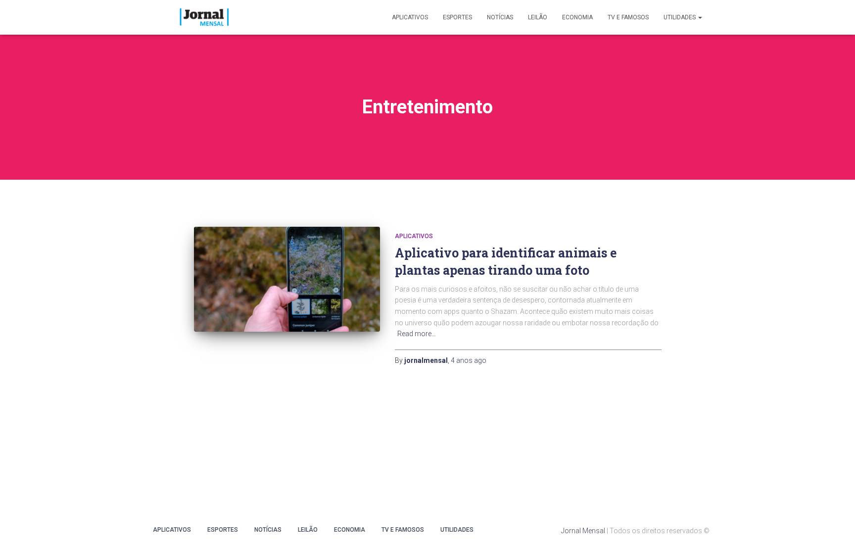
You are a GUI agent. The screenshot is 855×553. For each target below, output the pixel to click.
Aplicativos (410, 17)
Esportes (457, 17)
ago (468, 360)
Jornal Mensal (583, 531)
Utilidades (680, 17)
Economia (577, 17)
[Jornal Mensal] (203, 17)
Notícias (500, 17)
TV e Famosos (628, 17)
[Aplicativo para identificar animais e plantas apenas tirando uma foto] (287, 279)
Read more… (416, 334)
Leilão (537, 17)
